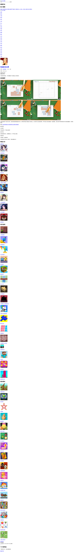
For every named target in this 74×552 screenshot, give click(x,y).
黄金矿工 (14, 9)
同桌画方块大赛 (4, 67)
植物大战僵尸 (9, 9)
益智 (4, 124)
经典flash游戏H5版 (13, 124)
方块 (3, 124)
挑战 (6, 124)
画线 (18, 124)
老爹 (4, 9)
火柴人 (21, 9)
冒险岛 (31, 9)
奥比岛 (6, 9)
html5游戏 (8, 124)
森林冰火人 (18, 9)
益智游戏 (4, 69)
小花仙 (24, 9)
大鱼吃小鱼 (27, 9)
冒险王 (1, 9)
